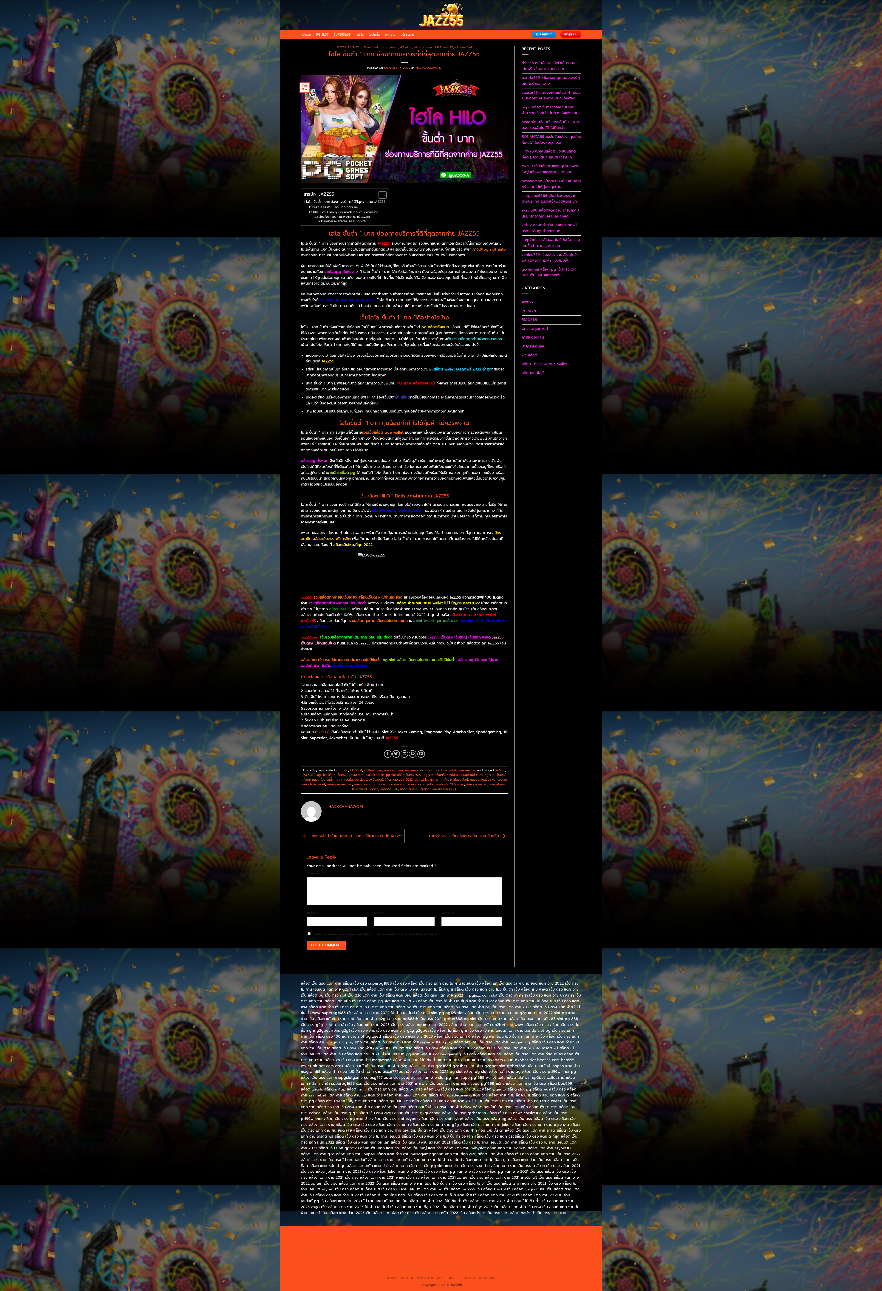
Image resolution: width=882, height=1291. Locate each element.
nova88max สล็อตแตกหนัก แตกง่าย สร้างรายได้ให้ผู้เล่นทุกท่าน (551, 184)
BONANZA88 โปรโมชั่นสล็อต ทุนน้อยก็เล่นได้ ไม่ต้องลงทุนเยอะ (551, 139)
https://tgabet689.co (552, 1264)
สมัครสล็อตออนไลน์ (339, 784)
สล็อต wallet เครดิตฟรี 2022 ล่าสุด (441, 784)
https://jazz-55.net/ (383, 1259)
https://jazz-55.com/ (351, 1259)
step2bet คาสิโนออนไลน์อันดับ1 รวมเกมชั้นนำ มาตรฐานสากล (551, 243)
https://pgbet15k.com (410, 1238)
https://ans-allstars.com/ (554, 1243)
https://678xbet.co (519, 1243)
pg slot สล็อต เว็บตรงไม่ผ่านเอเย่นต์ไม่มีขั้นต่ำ (419, 660)
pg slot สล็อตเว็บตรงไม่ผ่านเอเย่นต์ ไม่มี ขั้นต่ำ (453, 775)
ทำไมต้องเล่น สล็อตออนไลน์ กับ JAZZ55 (345, 221)
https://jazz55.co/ (414, 1259)
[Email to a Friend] (404, 754)
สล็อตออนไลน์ (463, 47)
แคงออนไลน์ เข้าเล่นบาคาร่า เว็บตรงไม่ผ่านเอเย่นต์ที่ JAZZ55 (355, 836)
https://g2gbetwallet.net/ (538, 1259)
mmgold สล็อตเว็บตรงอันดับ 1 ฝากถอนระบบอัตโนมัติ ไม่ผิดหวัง (550, 125)
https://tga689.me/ (443, 1264)
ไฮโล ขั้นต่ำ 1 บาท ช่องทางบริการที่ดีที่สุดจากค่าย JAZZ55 (345, 201)
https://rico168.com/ (367, 1248)
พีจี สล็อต (406, 47)
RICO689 (529, 319)
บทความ (390, 34)
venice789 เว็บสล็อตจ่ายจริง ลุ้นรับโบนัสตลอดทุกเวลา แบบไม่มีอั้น (550, 257)
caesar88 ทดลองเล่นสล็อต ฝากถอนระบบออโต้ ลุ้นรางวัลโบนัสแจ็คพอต (551, 95)
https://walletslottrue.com (396, 1254)
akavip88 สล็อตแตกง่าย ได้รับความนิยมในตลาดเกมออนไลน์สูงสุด (550, 213)
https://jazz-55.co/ (319, 1259)
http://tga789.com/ (355, 1243)
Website (448, 912)
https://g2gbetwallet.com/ (496, 1259)
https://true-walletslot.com (523, 1254)
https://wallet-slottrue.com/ (396, 1269)
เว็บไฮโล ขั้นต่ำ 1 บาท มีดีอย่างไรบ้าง (335, 207)
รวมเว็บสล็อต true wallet (383, 432)
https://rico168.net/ (334, 1248)
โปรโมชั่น (374, 34)
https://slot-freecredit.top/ (529, 1269)
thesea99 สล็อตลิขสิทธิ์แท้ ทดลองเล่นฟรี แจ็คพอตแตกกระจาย (550, 66)
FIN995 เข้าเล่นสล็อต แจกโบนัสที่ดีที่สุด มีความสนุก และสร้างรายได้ (549, 154)
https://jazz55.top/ (560, 1254)
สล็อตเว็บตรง (409, 789)
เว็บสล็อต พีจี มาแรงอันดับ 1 (438, 789)
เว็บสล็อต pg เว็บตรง (349, 665)
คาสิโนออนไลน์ (369, 47)
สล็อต (358, 784)
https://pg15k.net (377, 1238)
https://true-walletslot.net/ (440, 1269)
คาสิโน (360, 34)
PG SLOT (322, 34)
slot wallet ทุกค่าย (426, 779)
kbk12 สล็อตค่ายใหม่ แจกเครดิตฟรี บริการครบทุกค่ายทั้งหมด (549, 228)
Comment (315, 873)
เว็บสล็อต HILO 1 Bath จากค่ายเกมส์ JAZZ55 (344, 217)
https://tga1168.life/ (452, 1243)
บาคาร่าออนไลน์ (389, 47)
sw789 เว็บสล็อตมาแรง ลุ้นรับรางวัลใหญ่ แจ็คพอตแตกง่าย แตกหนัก (551, 169)
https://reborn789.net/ (503, 1248)
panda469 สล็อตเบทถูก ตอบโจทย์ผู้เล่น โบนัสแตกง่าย (551, 80)
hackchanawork (428, 68)
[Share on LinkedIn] (421, 754)
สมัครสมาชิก (408, 34)
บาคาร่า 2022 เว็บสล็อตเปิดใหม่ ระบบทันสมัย (464, 836)
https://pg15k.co (349, 1238)
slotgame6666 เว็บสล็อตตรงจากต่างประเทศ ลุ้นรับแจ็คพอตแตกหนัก (549, 198)
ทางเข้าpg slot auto (489, 249)
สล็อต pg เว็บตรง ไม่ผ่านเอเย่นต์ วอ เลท (390, 784)
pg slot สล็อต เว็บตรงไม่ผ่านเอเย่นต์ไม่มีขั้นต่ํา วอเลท (350, 775)
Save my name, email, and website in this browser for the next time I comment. (377, 934)
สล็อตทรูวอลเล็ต (476, 784)
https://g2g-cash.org (461, 1232)
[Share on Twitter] (396, 754)
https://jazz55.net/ (359, 1254)
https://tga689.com (411, 1264)
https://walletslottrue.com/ (352, 1269)
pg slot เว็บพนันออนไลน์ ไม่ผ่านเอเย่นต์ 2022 (384, 779)
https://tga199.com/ (468, 1248)
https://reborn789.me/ (325, 1254)
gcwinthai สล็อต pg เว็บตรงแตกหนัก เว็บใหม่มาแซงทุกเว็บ (549, 272)
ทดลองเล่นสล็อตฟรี (482, 779)
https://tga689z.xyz (394, 1232)
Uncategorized (535, 328)
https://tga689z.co (363, 1232)
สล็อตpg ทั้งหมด (340, 271)
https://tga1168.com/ (557, 1238)
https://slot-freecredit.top (480, 1254)
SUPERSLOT (342, 34)
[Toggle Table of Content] (380, 195)
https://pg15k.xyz (321, 1238)
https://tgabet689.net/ (515, 1264)
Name (312, 912)
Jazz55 (341, 47)
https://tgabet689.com (478, 1264)
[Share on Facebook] (388, 754)
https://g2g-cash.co (495, 1232)
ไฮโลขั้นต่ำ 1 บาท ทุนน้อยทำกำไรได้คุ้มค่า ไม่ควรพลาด (346, 212)
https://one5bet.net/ (401, 1248)
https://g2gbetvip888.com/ (452, 1259)
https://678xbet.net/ (486, 1243)
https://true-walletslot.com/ (484, 1269)
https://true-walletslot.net (543, 1248)
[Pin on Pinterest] (412, 754)
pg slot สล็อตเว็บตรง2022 (403, 775)
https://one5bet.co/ (435, 1248)
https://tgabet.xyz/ (323, 1243)
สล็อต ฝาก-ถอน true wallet (433, 47)
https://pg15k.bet (526, 1232)
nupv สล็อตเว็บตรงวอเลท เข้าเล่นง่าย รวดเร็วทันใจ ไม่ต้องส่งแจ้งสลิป (550, 110)
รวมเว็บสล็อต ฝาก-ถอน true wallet (347, 300)
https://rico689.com (427, 1232)
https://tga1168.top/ (420, 1243)
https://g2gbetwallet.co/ (374, 1264)
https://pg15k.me (554, 1232)
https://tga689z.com (330, 1232)
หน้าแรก (306, 34)
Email (379, 912)
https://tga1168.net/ (387, 1243)
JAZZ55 (500, 770)
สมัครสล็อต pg (343, 472)
